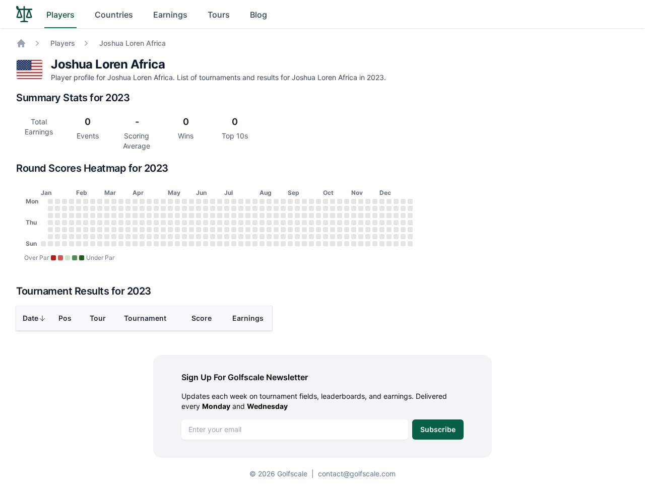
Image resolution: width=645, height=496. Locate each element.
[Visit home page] (24, 14)
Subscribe (438, 429)
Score (201, 318)
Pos (65, 318)
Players (60, 15)
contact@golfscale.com (357, 473)
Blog (258, 15)
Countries (114, 15)
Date (30, 318)
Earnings (170, 15)
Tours (219, 15)
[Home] (21, 43)
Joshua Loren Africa (132, 43)
